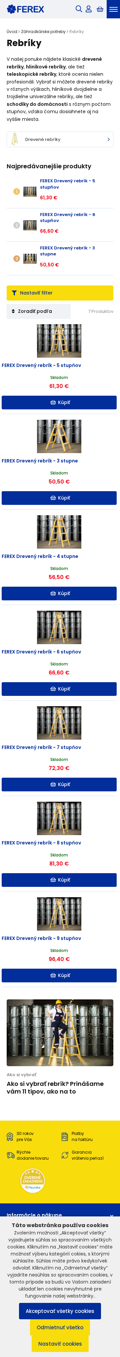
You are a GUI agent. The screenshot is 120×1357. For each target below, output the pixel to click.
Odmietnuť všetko (60, 1327)
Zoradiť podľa (35, 311)
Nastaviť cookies (60, 1343)
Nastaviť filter (36, 292)
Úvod (12, 31)
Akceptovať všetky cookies (60, 1311)
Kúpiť (64, 402)
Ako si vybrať (21, 1075)
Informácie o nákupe (34, 1215)
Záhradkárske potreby (43, 31)
